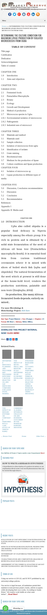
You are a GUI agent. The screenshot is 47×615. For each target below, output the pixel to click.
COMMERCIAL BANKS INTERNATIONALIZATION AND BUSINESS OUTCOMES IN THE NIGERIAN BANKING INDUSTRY (18, 417)
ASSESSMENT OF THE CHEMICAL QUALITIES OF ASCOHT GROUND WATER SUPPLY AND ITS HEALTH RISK (22, 565)
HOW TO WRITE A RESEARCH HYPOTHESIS (22, 464)
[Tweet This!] (10, 339)
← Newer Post (6, 436)
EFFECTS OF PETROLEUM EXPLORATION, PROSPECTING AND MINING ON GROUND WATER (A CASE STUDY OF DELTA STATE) (22, 548)
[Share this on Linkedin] (16, 339)
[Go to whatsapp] (5, 608)
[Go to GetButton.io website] (5, 612)
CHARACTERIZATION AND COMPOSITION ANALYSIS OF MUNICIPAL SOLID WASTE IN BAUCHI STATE (22, 560)
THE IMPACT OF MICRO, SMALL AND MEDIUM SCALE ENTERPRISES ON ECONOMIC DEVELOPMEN (18, 370)
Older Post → (41, 436)
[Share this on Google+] (13, 339)
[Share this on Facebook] (7, 339)
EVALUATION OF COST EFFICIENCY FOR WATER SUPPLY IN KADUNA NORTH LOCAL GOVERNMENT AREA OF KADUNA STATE (23, 541)
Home (4, 26)
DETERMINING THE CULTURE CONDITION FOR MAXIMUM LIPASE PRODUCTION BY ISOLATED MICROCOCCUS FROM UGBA (22, 38)
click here (25, 310)
